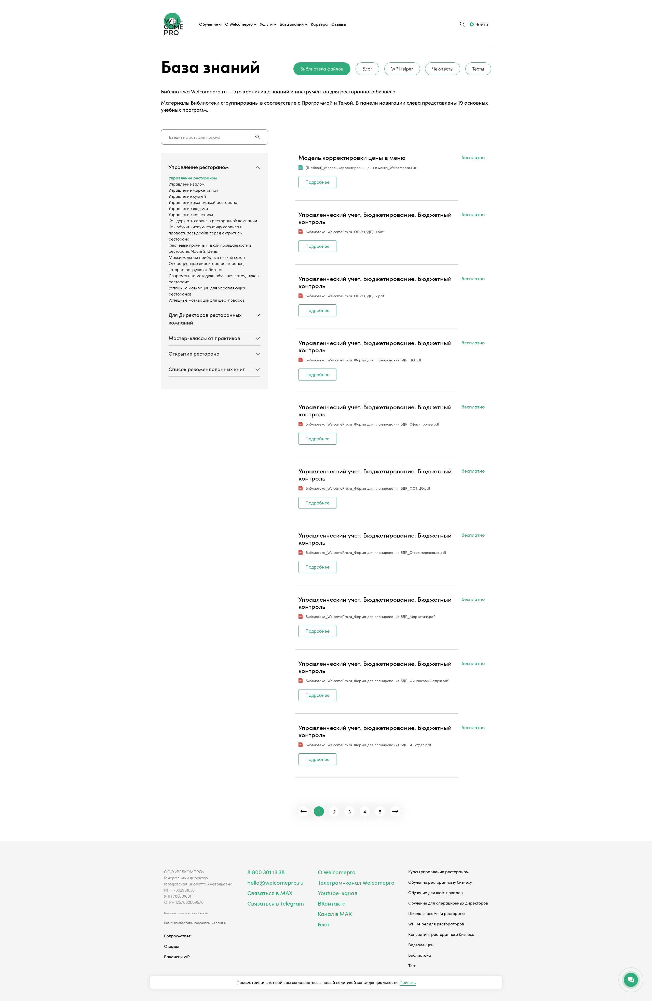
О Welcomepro (337, 872)
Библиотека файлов (322, 68)
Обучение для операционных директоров (448, 903)
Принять (408, 982)
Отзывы (338, 24)
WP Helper (402, 68)
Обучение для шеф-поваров (435, 892)
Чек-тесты (442, 68)
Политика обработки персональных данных (195, 922)
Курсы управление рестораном (438, 871)
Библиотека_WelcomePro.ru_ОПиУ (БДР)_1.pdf (345, 231)
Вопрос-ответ (177, 935)
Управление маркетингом (193, 190)
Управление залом (187, 184)
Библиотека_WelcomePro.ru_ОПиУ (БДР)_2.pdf (345, 295)
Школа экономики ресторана (436, 913)
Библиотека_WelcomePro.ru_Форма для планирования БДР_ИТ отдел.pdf (368, 744)
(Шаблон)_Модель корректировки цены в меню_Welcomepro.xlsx (361, 167)
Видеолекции (420, 944)
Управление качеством (191, 214)
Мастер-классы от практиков (204, 337)
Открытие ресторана (194, 353)
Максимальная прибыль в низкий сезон (207, 257)
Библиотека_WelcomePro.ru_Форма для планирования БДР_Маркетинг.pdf (370, 616)
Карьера (319, 24)
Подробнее (317, 182)
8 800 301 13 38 (266, 872)
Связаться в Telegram (275, 903)
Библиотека (419, 955)
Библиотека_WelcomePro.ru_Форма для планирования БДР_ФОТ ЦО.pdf (368, 488)
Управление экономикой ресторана (203, 202)
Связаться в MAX (270, 893)
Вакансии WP (177, 956)
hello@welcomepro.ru (275, 882)
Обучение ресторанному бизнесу (440, 882)
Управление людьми (188, 208)
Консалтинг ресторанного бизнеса (441, 934)
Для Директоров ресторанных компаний (205, 318)
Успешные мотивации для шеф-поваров (207, 300)
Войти (481, 24)
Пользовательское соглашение (186, 913)
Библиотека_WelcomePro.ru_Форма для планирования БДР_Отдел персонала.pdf (376, 552)
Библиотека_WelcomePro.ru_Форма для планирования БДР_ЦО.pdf (363, 359)
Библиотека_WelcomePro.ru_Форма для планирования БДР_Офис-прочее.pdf (372, 424)
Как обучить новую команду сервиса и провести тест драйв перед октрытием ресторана (205, 233)
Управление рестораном (199, 166)
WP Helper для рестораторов (436, 923)
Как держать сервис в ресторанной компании (213, 220)
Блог (367, 68)
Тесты (478, 68)
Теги (412, 965)
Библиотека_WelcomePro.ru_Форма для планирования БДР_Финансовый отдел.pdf (377, 680)
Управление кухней (187, 196)
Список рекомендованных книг (207, 368)
